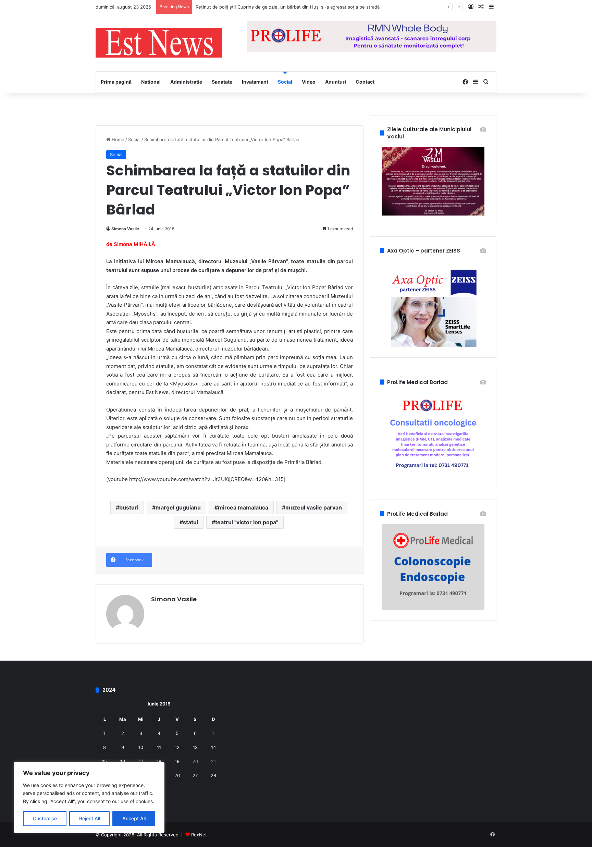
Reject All (89, 818)
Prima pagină (116, 82)
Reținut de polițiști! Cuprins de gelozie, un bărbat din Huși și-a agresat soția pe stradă (288, 7)
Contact (365, 82)
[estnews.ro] (159, 43)
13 (195, 747)
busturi (128, 507)
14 (213, 747)
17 (141, 761)
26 (177, 775)
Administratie (186, 82)
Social (285, 82)
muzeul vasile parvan (313, 507)
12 (177, 747)
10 (140, 747)
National (151, 82)
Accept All (134, 818)
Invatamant (255, 82)
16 (122, 761)
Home (117, 139)
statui (190, 522)
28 (213, 775)
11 (159, 747)
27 (195, 775)
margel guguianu (178, 507)
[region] (89, 797)
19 (177, 761)
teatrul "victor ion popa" (246, 522)
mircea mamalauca (243, 507)
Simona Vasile (125, 228)
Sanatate (222, 82)
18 (159, 761)
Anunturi (335, 82)
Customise (45, 818)
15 (104, 761)
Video (309, 82)
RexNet (199, 834)
